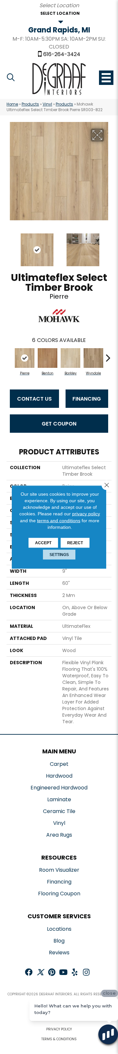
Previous (10, 246)
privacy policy (86, 513)
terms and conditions (58, 520)
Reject (75, 543)
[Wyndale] (93, 358)
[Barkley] (70, 358)
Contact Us (34, 399)
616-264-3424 (61, 54)
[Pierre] (24, 358)
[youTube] (63, 972)
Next (108, 246)
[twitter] (40, 972)
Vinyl (47, 104)
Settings (59, 554)
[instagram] (86, 972)
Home (12, 104)
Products (30, 104)
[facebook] (28, 972)
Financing (86, 399)
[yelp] (74, 972)
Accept (43, 543)
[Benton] (47, 358)
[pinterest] (51, 972)
